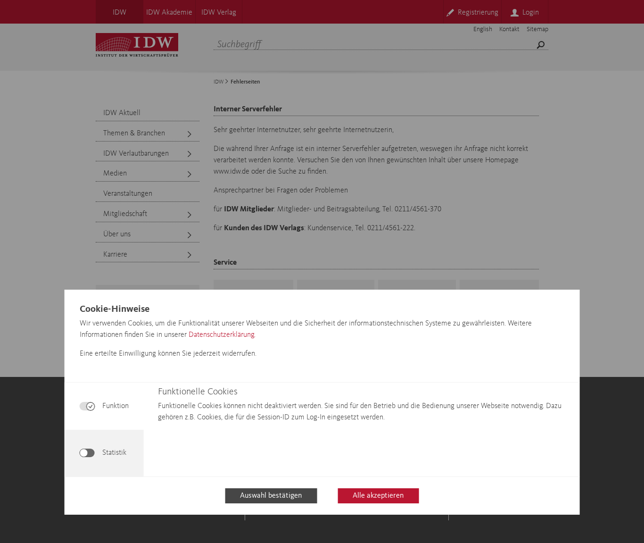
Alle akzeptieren (378, 496)
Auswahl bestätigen (271, 496)
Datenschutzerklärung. (222, 335)
